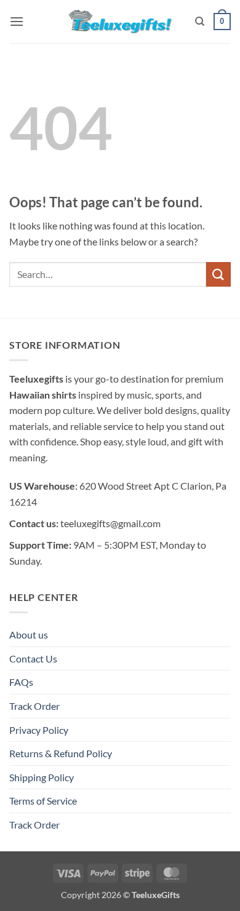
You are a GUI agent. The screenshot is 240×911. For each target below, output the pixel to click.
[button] (16, 21)
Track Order (34, 706)
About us (28, 634)
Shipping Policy (41, 777)
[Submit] (218, 274)
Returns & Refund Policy (60, 753)
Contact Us (33, 658)
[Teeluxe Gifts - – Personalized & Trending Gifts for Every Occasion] (120, 21)
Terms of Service (43, 800)
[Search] (199, 21)
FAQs (21, 682)
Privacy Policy (38, 730)
